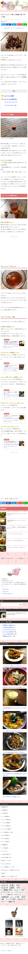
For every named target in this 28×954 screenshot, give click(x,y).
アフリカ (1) (4, 851)
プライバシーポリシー (7, 593)
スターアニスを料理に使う (10, 99)
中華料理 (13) (5, 844)
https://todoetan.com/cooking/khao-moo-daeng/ (14, 418)
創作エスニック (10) (6, 860)
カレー (20, 890)
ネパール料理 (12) (6, 835)
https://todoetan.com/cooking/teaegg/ (12, 344)
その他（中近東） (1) (6, 854)
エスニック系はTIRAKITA (8, 634)
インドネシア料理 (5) (6, 829)
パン (3, 894)
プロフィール (5, 589)
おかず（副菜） (11, 888)
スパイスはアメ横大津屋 (8, 631)
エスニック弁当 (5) (6, 863)
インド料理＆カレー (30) (7, 832)
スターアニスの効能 (9, 96)
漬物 (10, 894)
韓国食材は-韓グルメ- (7, 636)
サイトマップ (5, 591)
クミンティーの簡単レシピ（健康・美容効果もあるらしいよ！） (16, 528)
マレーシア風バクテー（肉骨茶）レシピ (11, 796)
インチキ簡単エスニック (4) (8, 866)
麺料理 (4, 901)
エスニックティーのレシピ (11, 101)
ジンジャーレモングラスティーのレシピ (15, 533)
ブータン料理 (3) (5, 838)
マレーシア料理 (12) (6, 825)
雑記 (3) (3, 873)
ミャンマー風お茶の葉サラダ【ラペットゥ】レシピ (14, 752)
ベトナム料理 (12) (6, 816)
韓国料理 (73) (5, 807)
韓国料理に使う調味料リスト (9, 625)
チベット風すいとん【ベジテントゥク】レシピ (13, 730)
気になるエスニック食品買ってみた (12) (10, 870)
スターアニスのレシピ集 (10, 105)
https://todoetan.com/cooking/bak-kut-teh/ (13, 395)
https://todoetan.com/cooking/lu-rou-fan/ (13, 368)
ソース (15, 892)
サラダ (6, 892)
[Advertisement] (14, 250)
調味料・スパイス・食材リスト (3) (9, 876)
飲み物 (6, 498)
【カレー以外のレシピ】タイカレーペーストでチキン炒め (16, 514)
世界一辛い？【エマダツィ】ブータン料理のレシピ (14, 687)
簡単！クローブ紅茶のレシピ (7, 558)
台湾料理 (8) (4, 810)
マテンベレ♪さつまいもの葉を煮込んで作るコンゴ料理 (16, 614)
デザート (24, 892)
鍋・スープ (9, 899)
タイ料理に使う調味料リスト (9, 627)
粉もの (18, 894)
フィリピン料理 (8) (6, 822)
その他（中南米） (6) (6, 857)
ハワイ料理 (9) (5, 848)
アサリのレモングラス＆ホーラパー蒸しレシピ (16, 547)
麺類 (12, 902)
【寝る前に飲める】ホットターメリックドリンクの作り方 (16, 521)
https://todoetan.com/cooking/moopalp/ (12, 444)
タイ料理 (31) (5, 813)
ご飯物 (7, 890)
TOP (8, 943)
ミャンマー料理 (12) (6, 819)
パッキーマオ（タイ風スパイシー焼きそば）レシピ (14, 665)
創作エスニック (4, 21)
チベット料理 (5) (5, 841)
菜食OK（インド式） (14, 498)
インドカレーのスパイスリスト (9, 629)
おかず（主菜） (11, 885)
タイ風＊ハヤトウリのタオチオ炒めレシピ (15, 540)
